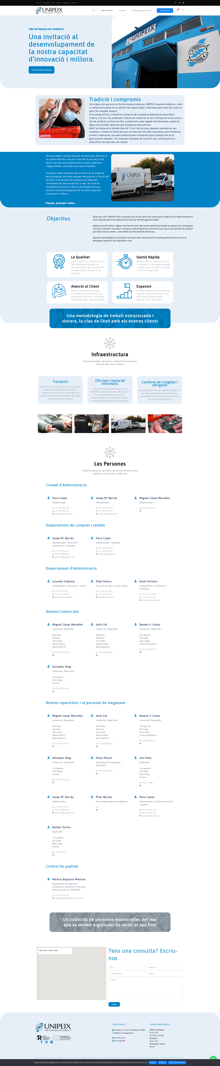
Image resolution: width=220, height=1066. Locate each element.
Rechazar (162, 1062)
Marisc (59, 3)
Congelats (46, 3)
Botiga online (165, 10)
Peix (53, 3)
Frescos (38, 3)
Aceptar (153, 1062)
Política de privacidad (177, 1062)
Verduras (66, 3)
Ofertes (74, 3)
